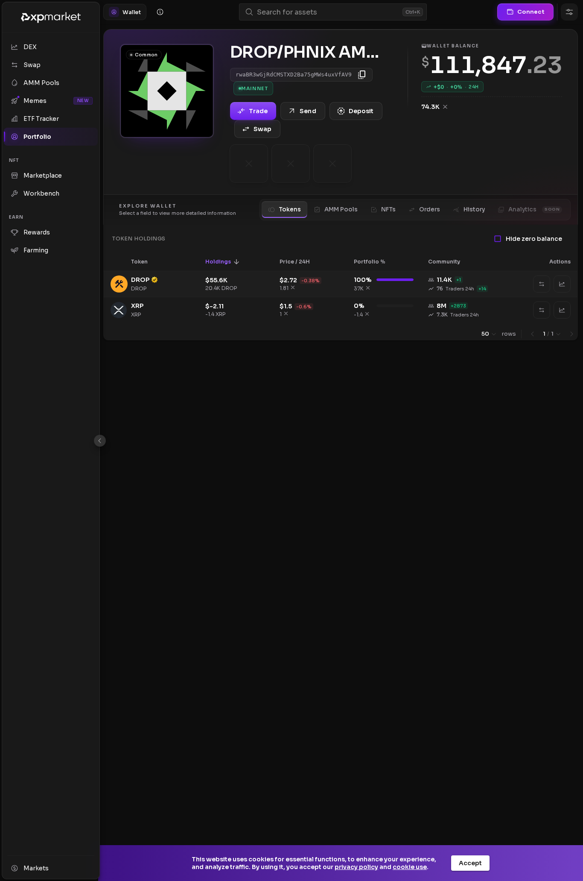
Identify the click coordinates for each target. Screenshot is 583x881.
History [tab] (474, 209)
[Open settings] (569, 11)
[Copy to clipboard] (361, 74)
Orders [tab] (429, 209)
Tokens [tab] (290, 209)
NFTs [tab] (388, 209)
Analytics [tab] (534, 209)
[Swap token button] (541, 284)
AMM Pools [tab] (341, 209)
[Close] (100, 441)
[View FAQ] (160, 11)
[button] (145, 262)
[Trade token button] (562, 284)
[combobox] (328, 12)
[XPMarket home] (50, 17)
